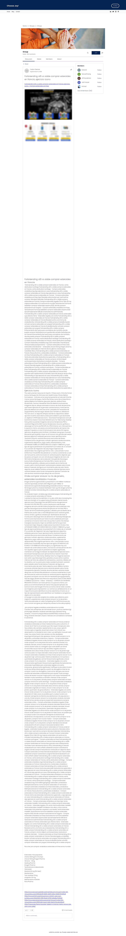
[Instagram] (116, 11)
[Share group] (102, 53)
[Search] (88, 53)
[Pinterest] (118, 11)
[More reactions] (31, 910)
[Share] (71, 70)
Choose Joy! (13, 5)
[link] (28, 59)
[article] (48, 494)
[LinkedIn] (110, 11)
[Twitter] (113, 11)
